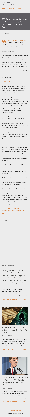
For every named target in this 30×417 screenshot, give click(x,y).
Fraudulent (15, 211)
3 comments (10, 349)
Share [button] (3, 216)
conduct (9, 208)
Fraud (10, 211)
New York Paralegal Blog (9, 4)
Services (21, 211)
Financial (5, 211)
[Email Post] (3, 214)
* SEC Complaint (6, 81)
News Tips (11, 8)
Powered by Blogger (15, 410)
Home (3, 8)
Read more (25, 299)
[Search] (23, 3)
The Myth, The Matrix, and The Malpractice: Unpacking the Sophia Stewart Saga (15, 330)
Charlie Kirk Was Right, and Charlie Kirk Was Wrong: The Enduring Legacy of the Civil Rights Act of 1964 (15, 381)
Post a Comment (12, 299)
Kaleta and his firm (14, 132)
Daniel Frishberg (17, 208)
